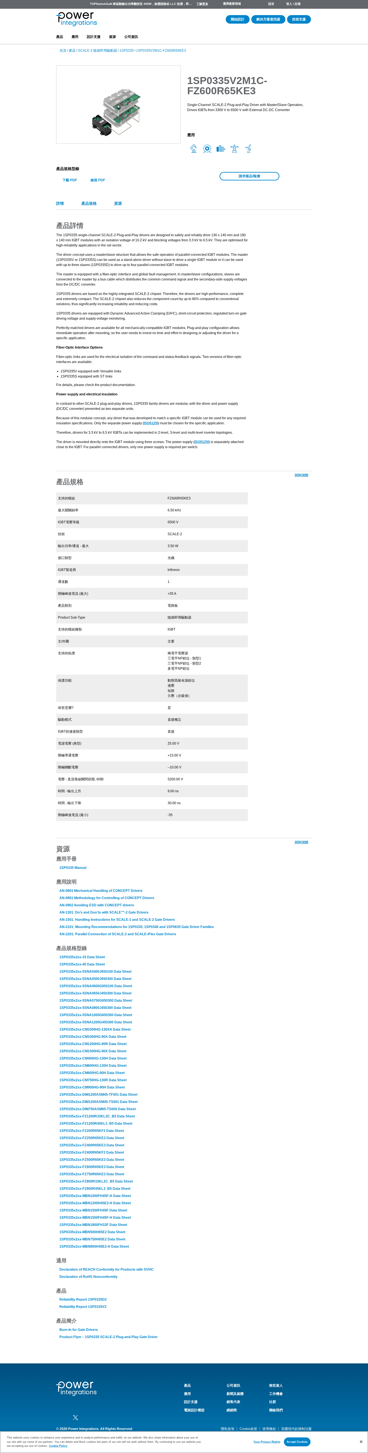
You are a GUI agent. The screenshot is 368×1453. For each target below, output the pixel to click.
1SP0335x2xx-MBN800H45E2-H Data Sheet (94, 1246)
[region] (184, 1442)
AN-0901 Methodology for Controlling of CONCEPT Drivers (106, 898)
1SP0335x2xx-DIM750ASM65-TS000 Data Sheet (97, 1109)
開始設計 (237, 19)
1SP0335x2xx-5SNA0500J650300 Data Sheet (95, 979)
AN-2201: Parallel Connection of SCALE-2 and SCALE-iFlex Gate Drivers (117, 934)
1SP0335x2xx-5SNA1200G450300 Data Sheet (95, 1022)
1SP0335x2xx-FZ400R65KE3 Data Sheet (91, 1145)
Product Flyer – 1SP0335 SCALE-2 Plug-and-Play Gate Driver (108, 1337)
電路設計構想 (194, 1410)
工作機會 (276, 1394)
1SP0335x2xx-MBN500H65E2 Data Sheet (92, 1232)
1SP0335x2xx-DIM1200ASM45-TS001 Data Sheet (98, 1102)
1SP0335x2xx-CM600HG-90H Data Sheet (92, 1073)
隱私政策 (227, 1429)
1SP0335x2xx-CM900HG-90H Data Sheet (92, 1087)
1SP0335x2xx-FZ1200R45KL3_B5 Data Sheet (95, 1123)
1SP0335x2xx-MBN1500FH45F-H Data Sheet (95, 1217)
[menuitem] (308, 4)
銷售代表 (233, 1402)
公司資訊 (131, 37)
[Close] (361, 1441)
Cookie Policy (58, 1445)
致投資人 (276, 1385)
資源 (112, 37)
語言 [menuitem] (271, 3)
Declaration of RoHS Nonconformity (88, 1277)
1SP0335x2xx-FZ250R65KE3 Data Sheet (91, 1138)
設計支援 (94, 37)
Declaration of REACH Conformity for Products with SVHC (106, 1269)
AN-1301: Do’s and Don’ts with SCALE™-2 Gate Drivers (103, 912)
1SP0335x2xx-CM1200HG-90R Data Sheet (92, 1044)
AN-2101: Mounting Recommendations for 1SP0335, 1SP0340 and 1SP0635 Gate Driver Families (136, 927)
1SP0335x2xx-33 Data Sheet (82, 957)
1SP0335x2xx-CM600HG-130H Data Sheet (92, 1065)
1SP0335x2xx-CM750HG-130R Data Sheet (92, 1080)
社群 (272, 1402)
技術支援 (299, 19)
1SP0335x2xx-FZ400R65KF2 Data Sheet (91, 1152)
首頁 (63, 50)
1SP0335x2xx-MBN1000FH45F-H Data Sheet (95, 1196)
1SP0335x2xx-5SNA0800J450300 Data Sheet (95, 1008)
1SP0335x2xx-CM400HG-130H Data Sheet (92, 1058)
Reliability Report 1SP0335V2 (82, 1307)
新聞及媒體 (235, 1394)
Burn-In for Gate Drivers (78, 1329)
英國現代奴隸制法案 (296, 1429)
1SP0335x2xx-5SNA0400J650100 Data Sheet (95, 971)
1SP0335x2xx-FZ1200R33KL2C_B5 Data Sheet (97, 1116)
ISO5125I (151, 423)
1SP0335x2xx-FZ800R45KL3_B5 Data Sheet (94, 1188)
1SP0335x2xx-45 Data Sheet (82, 964)
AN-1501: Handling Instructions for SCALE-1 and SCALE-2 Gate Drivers (117, 919)
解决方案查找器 (268, 19)
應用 (75, 37)
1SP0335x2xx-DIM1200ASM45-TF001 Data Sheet (98, 1094)
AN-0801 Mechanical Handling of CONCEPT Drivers (100, 890)
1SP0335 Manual (72, 868)
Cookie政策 (248, 1429)
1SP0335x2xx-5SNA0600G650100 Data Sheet (95, 986)
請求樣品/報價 (249, 176)
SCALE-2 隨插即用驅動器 (97, 50)
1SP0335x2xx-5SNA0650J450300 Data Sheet (95, 993)
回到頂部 (302, 475)
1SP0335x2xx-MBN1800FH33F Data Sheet (93, 1225)
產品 (59, 37)
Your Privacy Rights (266, 1441)
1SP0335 (126, 50)
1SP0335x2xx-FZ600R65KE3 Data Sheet (91, 1167)
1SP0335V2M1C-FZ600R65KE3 (161, 50)
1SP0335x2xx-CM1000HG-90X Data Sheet (92, 1036)
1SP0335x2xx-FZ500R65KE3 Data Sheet (91, 1159)
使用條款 (269, 1429)
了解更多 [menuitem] (202, 3)
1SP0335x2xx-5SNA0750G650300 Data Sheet (95, 1000)
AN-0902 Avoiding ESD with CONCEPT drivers (96, 905)
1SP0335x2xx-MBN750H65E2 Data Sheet (92, 1239)
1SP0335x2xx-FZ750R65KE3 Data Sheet (91, 1174)
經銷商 (232, 1410)
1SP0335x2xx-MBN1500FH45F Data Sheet (93, 1210)
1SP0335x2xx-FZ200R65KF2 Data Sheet (91, 1131)
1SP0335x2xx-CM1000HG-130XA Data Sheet (95, 1029)
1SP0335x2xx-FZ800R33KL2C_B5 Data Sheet (96, 1181)
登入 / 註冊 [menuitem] (293, 3)
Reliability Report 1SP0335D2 (83, 1299)
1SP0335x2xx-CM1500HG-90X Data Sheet (92, 1051)
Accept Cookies (297, 1441)
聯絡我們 (276, 1410)
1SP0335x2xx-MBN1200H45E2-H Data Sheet (95, 1203)
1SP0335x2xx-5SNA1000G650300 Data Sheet (95, 1015)
